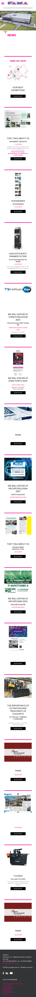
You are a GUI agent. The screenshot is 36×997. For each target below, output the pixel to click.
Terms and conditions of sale (12, 983)
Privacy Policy (7, 986)
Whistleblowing (8, 992)
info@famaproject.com (10, 963)
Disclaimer (6, 990)
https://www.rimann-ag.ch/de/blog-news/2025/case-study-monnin (18, 153)
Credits (5, 994)
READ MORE (18, 96)
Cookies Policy (8, 988)
